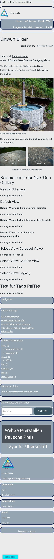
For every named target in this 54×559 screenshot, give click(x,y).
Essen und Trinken (13, 348)
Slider (3, 372)
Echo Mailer (7, 331)
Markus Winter (14, 13)
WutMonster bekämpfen (13, 320)
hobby (3, 345)
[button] (27, 437)
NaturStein (5, 368)
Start (2, 2)
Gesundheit (10, 352)
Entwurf (11, 2)
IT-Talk (3, 364)
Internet (4, 357)
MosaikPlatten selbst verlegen (16, 324)
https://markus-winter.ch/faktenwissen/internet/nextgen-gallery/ (25, 58)
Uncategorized (7, 376)
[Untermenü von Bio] (5, 490)
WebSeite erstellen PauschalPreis (17, 327)
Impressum (22, 531)
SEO (8, 360)
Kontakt (33, 531)
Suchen (43, 411)
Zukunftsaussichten (10, 316)
